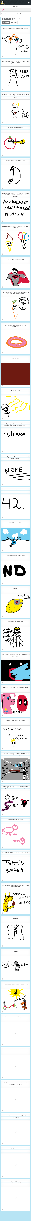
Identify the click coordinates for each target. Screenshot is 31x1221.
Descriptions (18, 19)
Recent (7, 22)
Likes (15, 22)
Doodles (7, 19)
